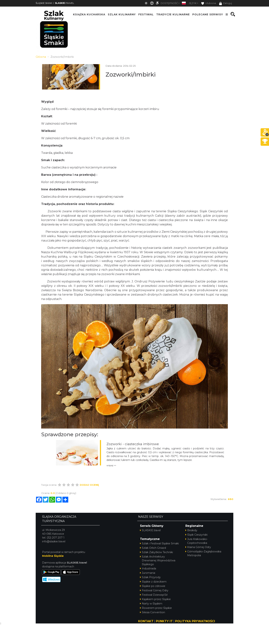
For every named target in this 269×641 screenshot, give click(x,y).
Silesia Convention (153, 612)
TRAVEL (64, 3)
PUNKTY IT (164, 621)
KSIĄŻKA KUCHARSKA (89, 14)
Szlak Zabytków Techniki (157, 552)
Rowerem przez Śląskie (157, 608)
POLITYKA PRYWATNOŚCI (195, 621)
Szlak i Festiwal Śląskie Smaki (160, 543)
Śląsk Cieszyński (197, 534)
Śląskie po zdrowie (153, 586)
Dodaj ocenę (89, 484)
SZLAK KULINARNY (122, 14)
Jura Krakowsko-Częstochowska (197, 541)
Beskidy (192, 530)
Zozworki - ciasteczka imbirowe (133, 444)
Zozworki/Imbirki (131, 74)
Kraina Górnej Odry (199, 547)
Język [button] (193, 3)
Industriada (149, 568)
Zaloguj (227, 3)
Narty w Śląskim (152, 603)
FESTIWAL (146, 14)
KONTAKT (146, 621)
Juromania (148, 573)
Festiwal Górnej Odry (155, 590)
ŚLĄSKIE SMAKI (44, 3)
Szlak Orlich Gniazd (154, 547)
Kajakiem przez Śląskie (156, 599)
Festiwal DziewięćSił (154, 594)
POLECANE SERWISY (207, 14)
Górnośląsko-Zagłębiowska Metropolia (204, 553)
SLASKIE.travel (151, 530)
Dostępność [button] (169, 3)
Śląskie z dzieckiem (154, 581)
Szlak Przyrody (151, 577)
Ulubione (210, 3)
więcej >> (111, 465)
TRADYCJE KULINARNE (173, 14)
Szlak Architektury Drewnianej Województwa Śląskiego (158, 560)
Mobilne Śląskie (53, 556)
